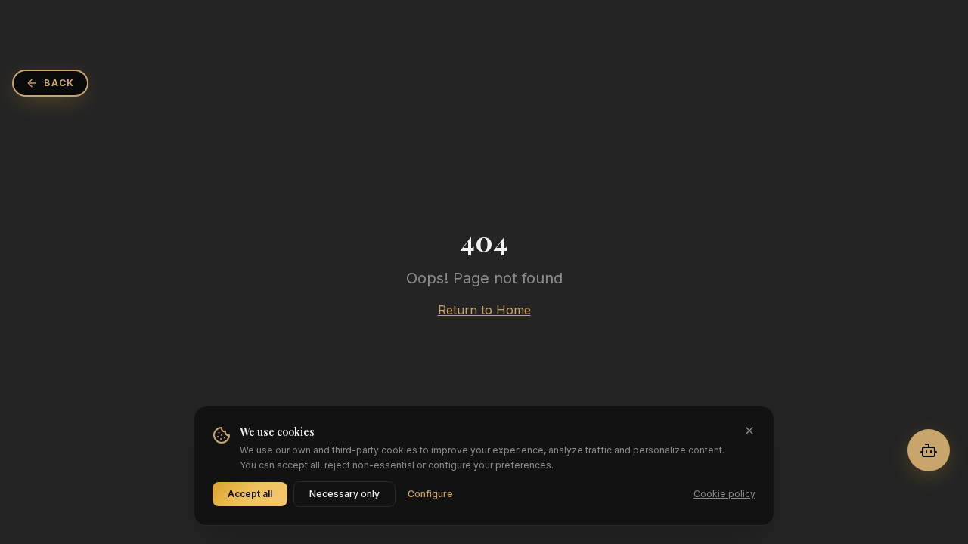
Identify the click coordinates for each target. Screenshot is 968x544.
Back (59, 82)
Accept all (250, 493)
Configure (430, 493)
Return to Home (484, 309)
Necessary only (344, 493)
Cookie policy (724, 493)
